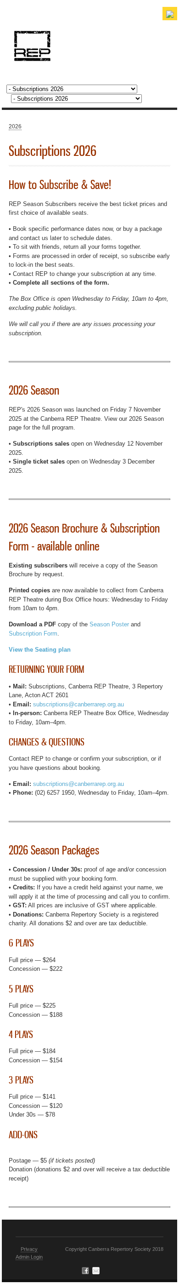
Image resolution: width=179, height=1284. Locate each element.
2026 (15, 126)
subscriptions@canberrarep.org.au (78, 704)
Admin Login (29, 1257)
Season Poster (109, 624)
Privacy (29, 1249)
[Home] (32, 56)
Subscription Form (33, 633)
